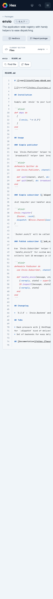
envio (6, 21)
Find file (12, 64)
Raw (27, 64)
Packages (9, 16)
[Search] (40, 5)
